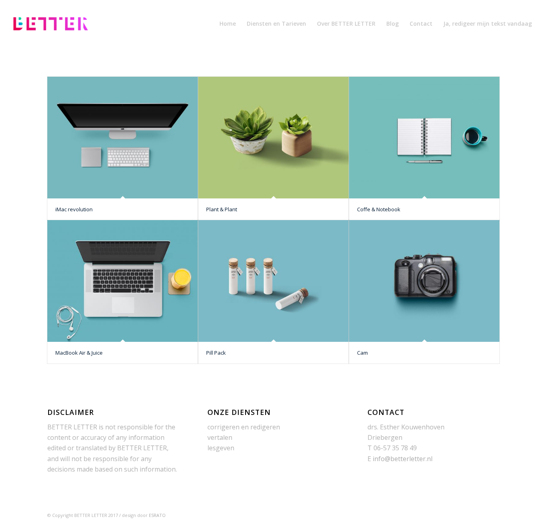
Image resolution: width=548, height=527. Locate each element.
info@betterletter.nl (402, 458)
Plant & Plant (221, 209)
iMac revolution (74, 209)
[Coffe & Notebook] (424, 137)
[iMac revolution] (122, 137)
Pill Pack (216, 352)
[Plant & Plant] (273, 137)
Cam (362, 352)
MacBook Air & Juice (79, 352)
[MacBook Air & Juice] (122, 281)
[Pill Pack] (273, 281)
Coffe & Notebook (378, 209)
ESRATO (157, 515)
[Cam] (424, 281)
